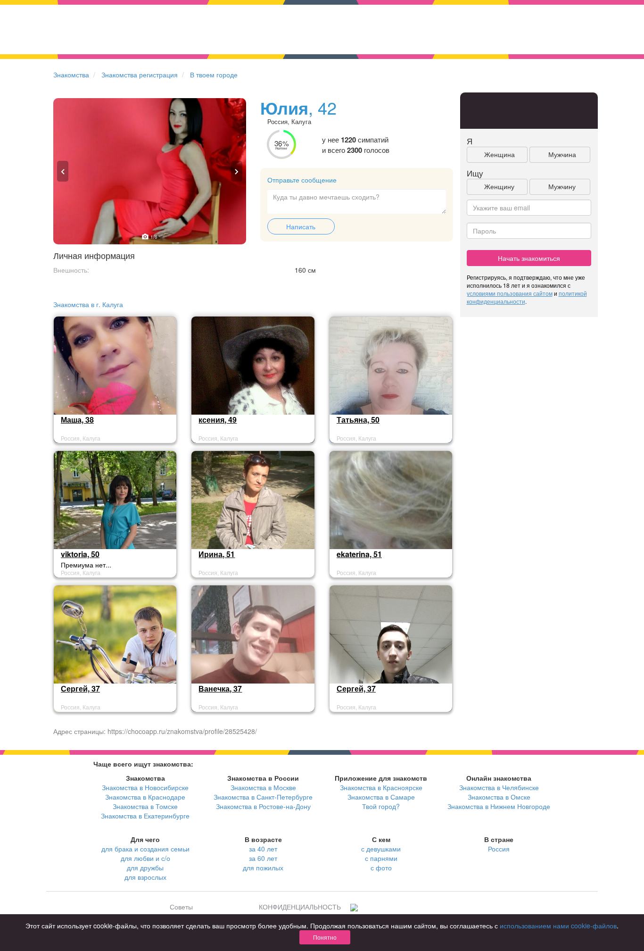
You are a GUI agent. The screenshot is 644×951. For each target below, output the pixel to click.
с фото (381, 867)
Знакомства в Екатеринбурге (145, 815)
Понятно (325, 937)
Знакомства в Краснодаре (145, 796)
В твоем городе (214, 74)
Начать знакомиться (529, 258)
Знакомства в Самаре (381, 796)
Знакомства (71, 74)
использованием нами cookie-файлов (558, 925)
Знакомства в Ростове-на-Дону (263, 806)
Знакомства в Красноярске (381, 787)
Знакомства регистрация (139, 74)
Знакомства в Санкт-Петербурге (263, 796)
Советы (181, 906)
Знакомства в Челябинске (499, 787)
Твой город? (381, 806)
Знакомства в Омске (499, 796)
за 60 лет (263, 858)
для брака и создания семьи (145, 848)
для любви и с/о (145, 858)
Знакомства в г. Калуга (88, 304)
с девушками (381, 848)
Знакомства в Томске (145, 806)
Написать (300, 226)
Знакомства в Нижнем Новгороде (498, 806)
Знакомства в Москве (263, 787)
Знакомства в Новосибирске (145, 787)
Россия (499, 848)
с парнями (381, 858)
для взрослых (145, 877)
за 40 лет (263, 848)
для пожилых (263, 867)
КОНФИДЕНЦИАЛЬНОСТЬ (300, 906)
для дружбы (145, 867)
